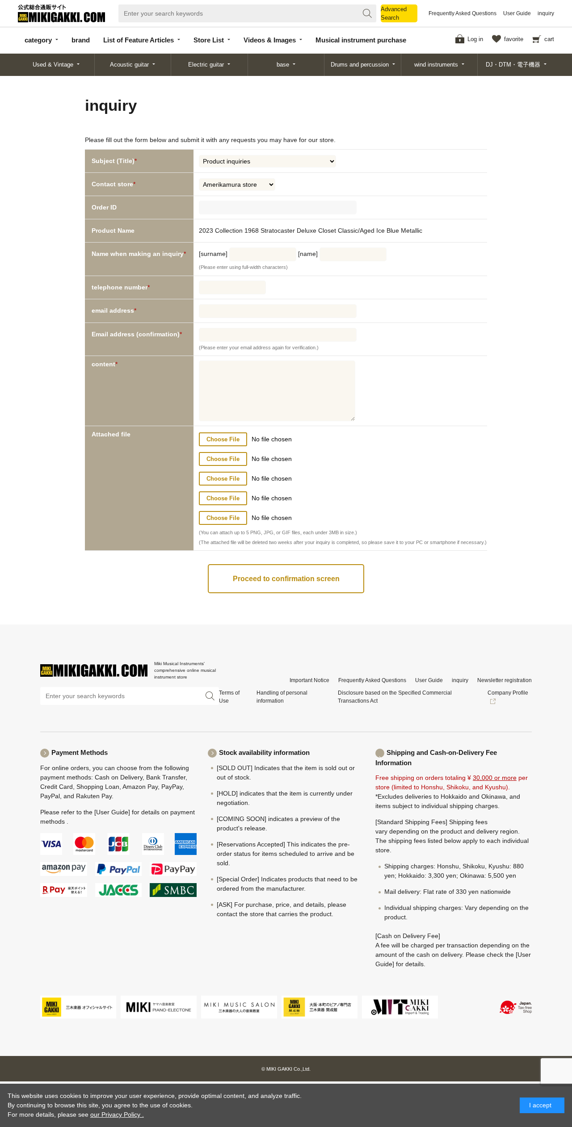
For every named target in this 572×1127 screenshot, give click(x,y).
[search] (367, 13)
